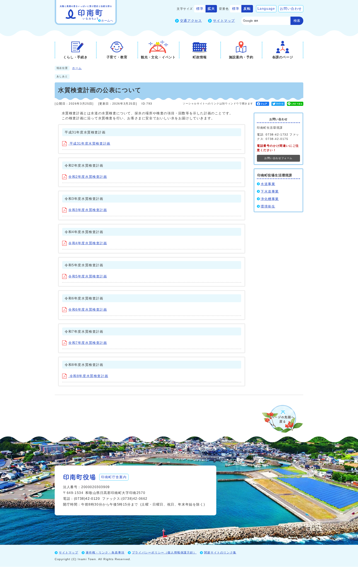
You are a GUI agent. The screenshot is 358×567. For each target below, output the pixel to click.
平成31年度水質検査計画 (89, 143)
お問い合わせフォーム (278, 158)
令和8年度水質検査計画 (88, 376)
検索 (297, 20)
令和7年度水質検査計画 (87, 343)
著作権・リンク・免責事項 (105, 552)
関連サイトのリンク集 (220, 552)
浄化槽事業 (270, 199)
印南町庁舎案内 (114, 477)
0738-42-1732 (277, 134)
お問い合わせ (291, 8)
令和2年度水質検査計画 (87, 176)
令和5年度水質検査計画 (87, 276)
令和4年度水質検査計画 (87, 243)
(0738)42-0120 (87, 498)
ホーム (77, 68)
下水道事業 (270, 191)
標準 (199, 8)
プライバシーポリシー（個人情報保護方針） (164, 552)
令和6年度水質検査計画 (87, 309)
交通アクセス (191, 20)
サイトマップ (224, 20)
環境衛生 (268, 206)
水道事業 (268, 184)
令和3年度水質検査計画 (87, 210)
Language (266, 8)
